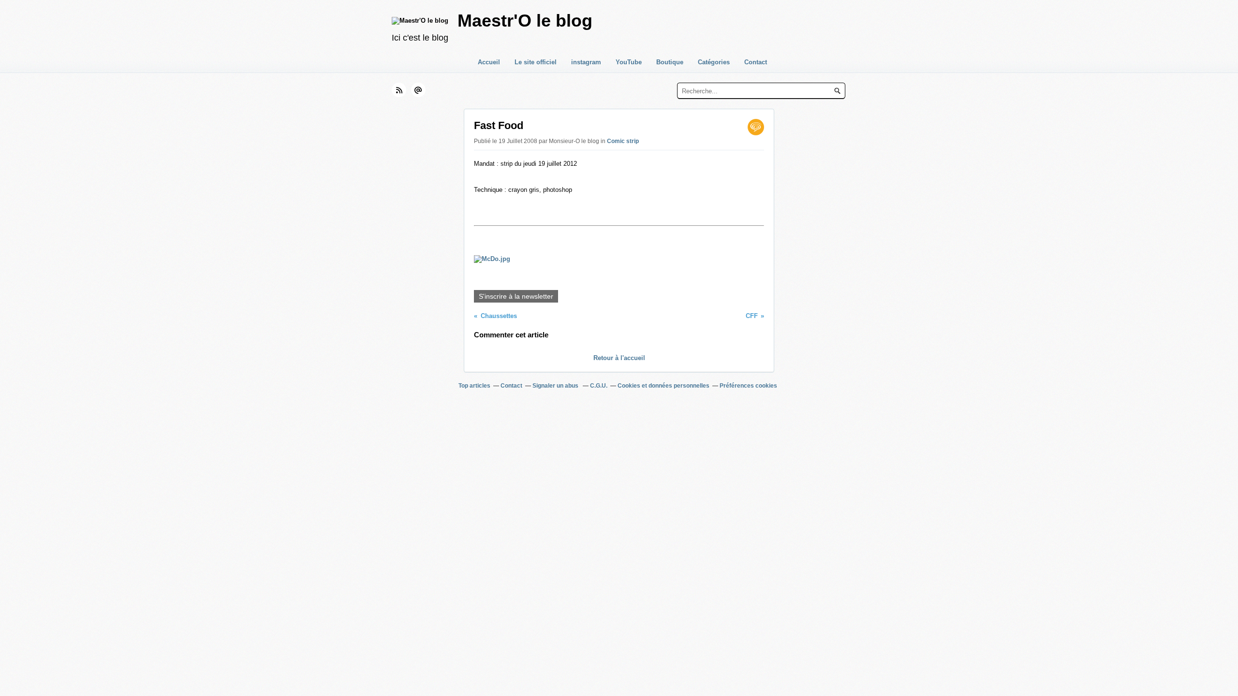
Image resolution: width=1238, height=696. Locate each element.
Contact (755, 62)
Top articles (474, 385)
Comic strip (623, 141)
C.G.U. (598, 385)
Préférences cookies (748, 385)
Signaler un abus (556, 385)
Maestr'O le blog (524, 20)
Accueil (489, 62)
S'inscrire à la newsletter (516, 296)
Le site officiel (536, 62)
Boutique (669, 62)
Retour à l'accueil (619, 358)
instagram (586, 62)
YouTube (629, 62)
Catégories (714, 62)
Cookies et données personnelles (663, 385)
